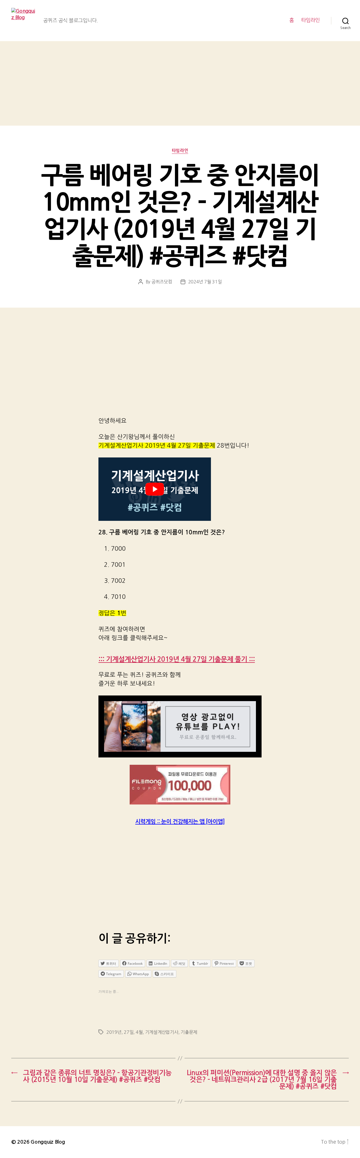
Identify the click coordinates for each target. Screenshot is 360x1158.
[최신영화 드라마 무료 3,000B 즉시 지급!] (180, 784)
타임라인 (310, 20)
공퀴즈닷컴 (161, 281)
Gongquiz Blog (48, 1141)
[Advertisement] (180, 83)
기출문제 (189, 1032)
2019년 (114, 1032)
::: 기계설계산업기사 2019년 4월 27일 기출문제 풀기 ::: (176, 659)
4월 (139, 1032)
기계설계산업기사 (161, 1032)
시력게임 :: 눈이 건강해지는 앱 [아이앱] (180, 821)
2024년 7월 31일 (205, 281)
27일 (128, 1032)
